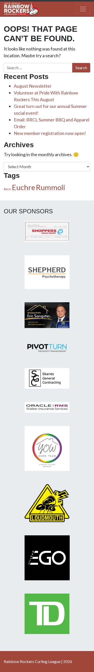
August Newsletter (33, 86)
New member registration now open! (50, 133)
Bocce (7, 189)
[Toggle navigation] (83, 9)
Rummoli (50, 187)
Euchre (23, 187)
